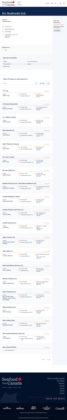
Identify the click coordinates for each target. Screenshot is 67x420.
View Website (8, 31)
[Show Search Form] (60, 3)
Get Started (57, 30)
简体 (52, 3)
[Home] (12, 3)
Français (47, 3)
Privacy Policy (45, 417)
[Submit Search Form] (35, 83)
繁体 (55, 3)
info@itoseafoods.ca (9, 29)
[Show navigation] (64, 3)
